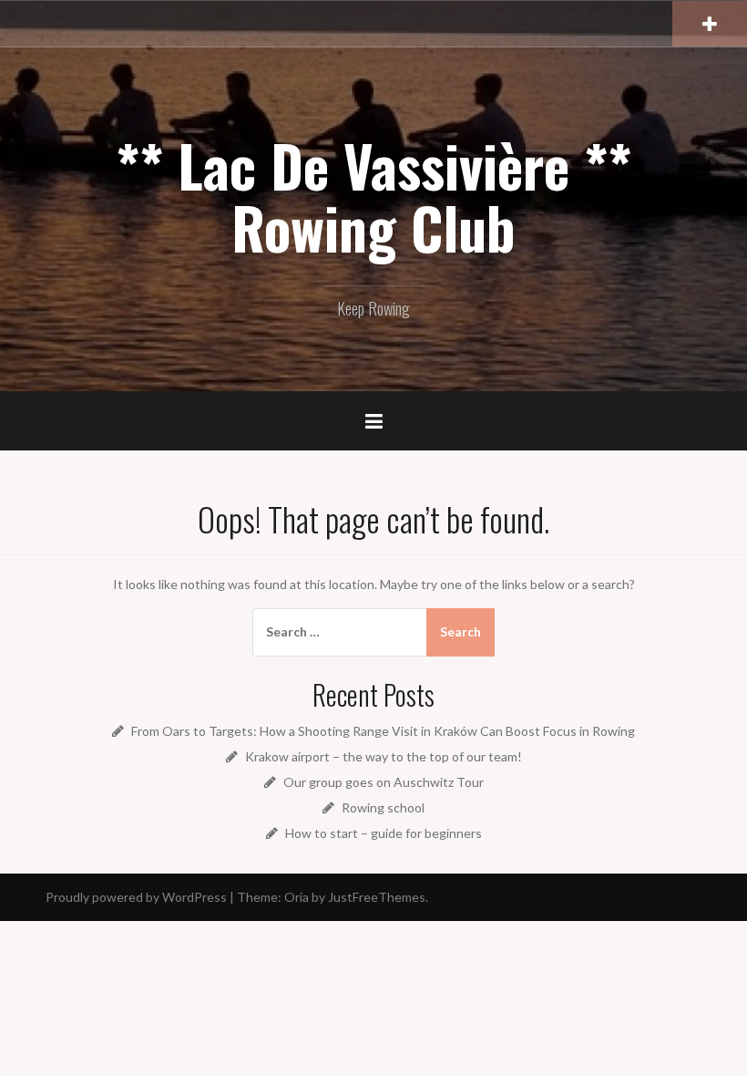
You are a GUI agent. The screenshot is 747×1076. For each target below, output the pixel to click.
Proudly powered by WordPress (136, 897)
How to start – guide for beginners (383, 833)
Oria (296, 897)
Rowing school (383, 807)
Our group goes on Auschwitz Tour (383, 782)
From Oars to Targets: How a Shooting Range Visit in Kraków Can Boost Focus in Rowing (383, 731)
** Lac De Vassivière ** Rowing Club (373, 196)
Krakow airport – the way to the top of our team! (383, 756)
